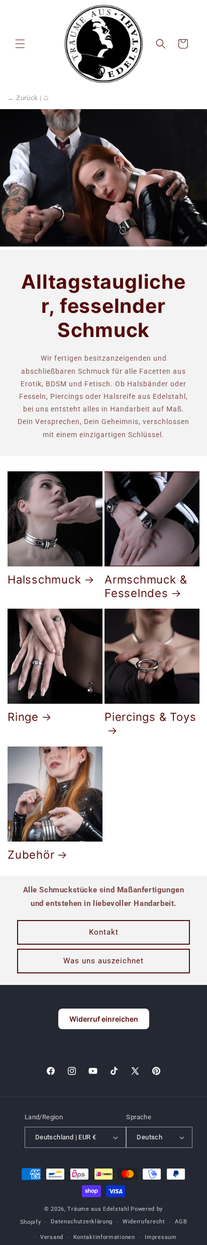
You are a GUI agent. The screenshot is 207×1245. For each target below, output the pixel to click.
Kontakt (104, 932)
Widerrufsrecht (144, 1221)
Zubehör (31, 854)
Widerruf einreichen (103, 1019)
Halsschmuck (44, 579)
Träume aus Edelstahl (98, 1209)
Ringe (23, 716)
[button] (20, 44)
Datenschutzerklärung (82, 1221)
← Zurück (23, 98)
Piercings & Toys (150, 716)
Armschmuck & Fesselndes (146, 586)
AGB (181, 1221)
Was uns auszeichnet (103, 960)
